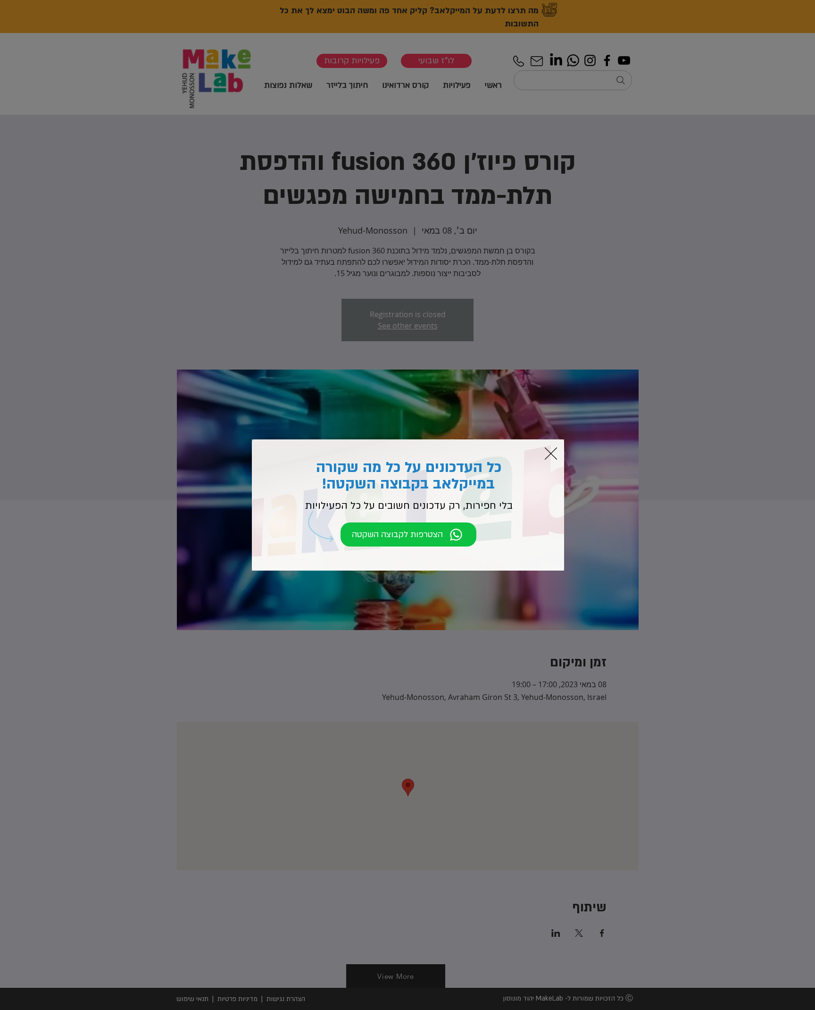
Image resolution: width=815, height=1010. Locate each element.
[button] (551, 453)
